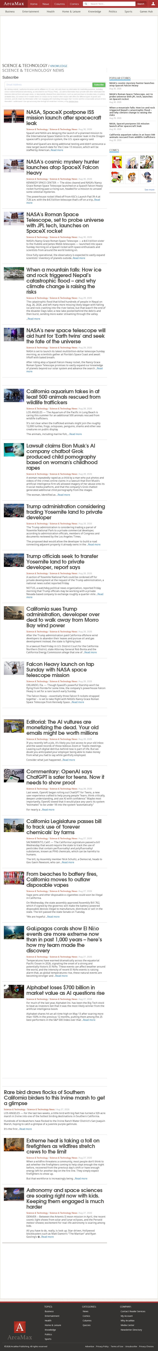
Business (10, 11)
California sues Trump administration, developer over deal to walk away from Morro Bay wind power (63, 616)
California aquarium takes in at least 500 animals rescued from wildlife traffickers (63, 396)
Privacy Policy (102, 1346)
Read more (57, 150)
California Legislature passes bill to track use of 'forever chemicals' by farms (63, 826)
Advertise (89, 1346)
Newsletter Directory (131, 1329)
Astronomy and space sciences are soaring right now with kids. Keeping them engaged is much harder (65, 1198)
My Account (127, 1315)
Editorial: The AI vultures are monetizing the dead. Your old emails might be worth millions (62, 726)
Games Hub (146, 11)
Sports (128, 11)
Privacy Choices (146, 1346)
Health (50, 11)
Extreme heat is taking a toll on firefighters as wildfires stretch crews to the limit (62, 1145)
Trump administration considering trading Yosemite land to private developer (65, 511)
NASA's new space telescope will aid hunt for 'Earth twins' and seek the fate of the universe (65, 335)
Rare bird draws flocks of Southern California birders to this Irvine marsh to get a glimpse (54, 1097)
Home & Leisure (71, 11)
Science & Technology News (63, 129)
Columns (87, 1320)
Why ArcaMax (127, 1320)
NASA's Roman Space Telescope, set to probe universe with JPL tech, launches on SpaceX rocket (65, 222)
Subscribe (99, 85)
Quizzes (87, 1325)
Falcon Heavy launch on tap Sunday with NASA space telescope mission (60, 669)
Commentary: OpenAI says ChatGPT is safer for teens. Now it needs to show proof (65, 776)
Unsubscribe (131, 1346)
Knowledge (94, 11)
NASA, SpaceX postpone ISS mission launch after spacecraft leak (63, 117)
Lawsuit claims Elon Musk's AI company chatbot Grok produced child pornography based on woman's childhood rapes (61, 456)
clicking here (73, 101)
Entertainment (30, 11)
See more (149, 189)
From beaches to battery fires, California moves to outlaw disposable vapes (62, 878)
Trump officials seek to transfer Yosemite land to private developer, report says (62, 561)
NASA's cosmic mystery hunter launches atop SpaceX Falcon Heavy (62, 166)
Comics (86, 1315)
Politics (113, 11)
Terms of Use (117, 1346)
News (85, 1311)
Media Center (127, 1325)
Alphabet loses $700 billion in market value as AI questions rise (65, 989)
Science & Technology (37, 129)
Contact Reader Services (133, 1311)
